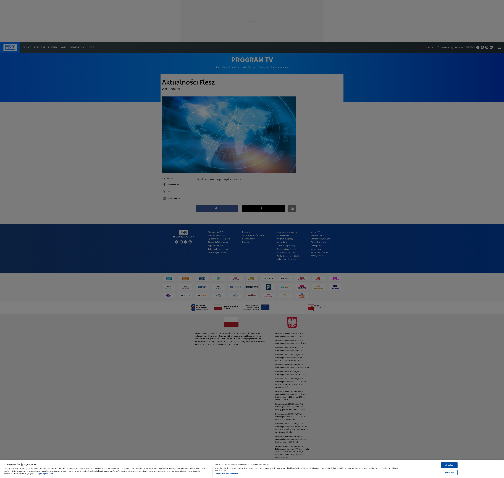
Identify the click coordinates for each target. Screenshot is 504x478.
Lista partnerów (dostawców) (227, 473)
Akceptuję (449, 465)
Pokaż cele (449, 472)
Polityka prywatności (44, 473)
